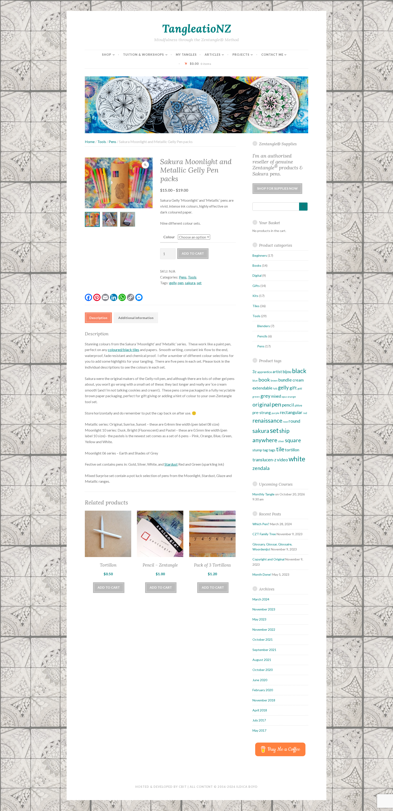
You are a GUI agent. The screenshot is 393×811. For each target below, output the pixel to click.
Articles (213, 54)
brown (274, 380)
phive (298, 405)
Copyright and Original (268, 559)
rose (285, 421)
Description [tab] (98, 318)
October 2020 (262, 670)
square (293, 440)
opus (284, 396)
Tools (101, 141)
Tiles (255, 306)
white (297, 459)
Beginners (259, 255)
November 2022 (263, 629)
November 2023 (263, 609)
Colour (169, 237)
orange (292, 396)
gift (293, 387)
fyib (275, 388)
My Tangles (186, 54)
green (256, 396)
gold (299, 388)
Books (256, 265)
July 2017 (259, 720)
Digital (257, 275)
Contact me (272, 54)
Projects (240, 54)
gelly (172, 283)
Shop (106, 54)
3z (254, 371)
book (264, 380)
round (294, 421)
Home (90, 141)
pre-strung (261, 412)
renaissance (267, 420)
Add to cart (193, 253)
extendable (262, 387)
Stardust (171, 464)
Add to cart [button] (109, 587)
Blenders (263, 326)
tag (265, 450)
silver (281, 441)
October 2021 (262, 639)
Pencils (262, 336)
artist (277, 371)
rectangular (291, 412)
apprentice (264, 372)
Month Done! (262, 574)
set (199, 283)
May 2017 (259, 730)
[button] (145, 164)
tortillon (292, 449)
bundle (285, 379)
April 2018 (259, 710)
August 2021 (261, 660)
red (305, 413)
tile (280, 449)
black (299, 370)
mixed (276, 396)
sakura (190, 283)
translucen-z (264, 459)
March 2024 (260, 599)
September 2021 (264, 650)
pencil (288, 404)
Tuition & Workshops (143, 54)
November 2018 (263, 700)
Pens (112, 141)
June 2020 (259, 680)
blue (255, 380)
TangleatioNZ (196, 28)
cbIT (183, 786)
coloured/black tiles (123, 349)
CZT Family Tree (264, 534)
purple (275, 413)
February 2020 (262, 690)
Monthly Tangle (263, 494)
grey (265, 396)
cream (298, 379)
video (282, 459)
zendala (261, 468)
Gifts (256, 286)
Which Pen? (260, 524)
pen (181, 283)
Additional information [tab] (136, 318)
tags (272, 450)
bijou (287, 371)
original (261, 404)
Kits (255, 296)
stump (257, 450)
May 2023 (259, 619)
